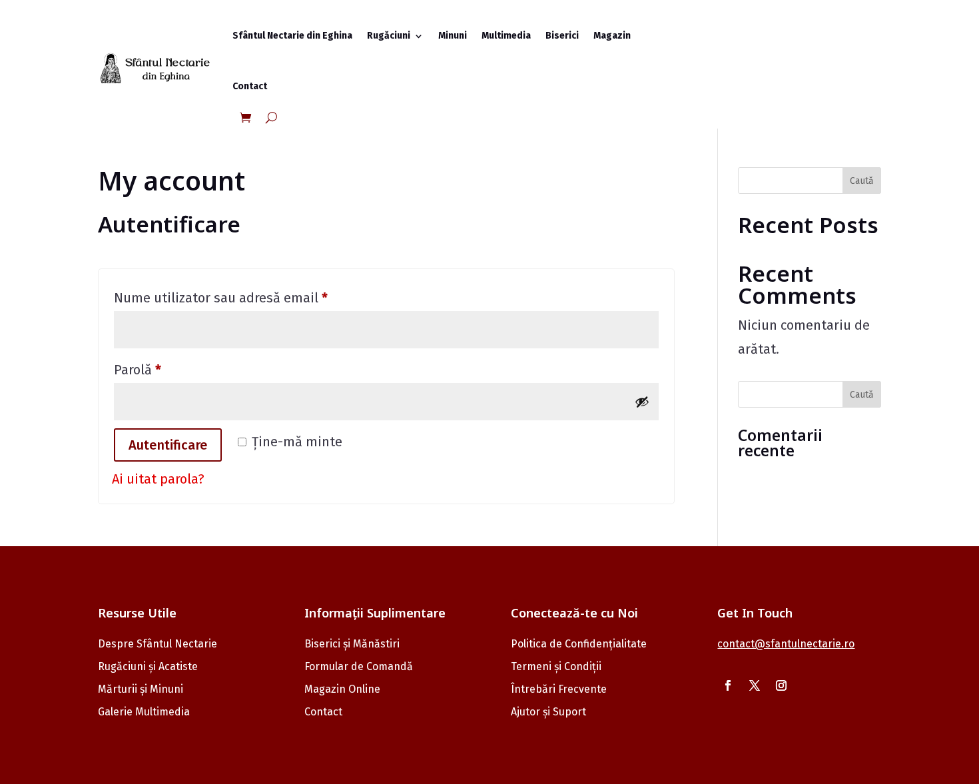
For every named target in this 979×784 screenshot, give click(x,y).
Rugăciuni (388, 35)
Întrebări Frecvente (559, 689)
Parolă (172, 369)
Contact (249, 86)
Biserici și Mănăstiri (352, 643)
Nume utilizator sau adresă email (255, 297)
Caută (862, 181)
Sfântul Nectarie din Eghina (292, 35)
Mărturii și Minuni (140, 689)
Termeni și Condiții (556, 666)
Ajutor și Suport (548, 711)
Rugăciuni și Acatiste (148, 666)
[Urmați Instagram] (781, 685)
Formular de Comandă (358, 666)
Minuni (452, 35)
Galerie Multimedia (144, 711)
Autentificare (168, 445)
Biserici (562, 35)
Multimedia (506, 35)
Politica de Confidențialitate (579, 643)
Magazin (612, 35)
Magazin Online (342, 689)
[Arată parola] (642, 401)
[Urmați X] (754, 685)
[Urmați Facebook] (728, 685)
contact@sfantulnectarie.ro (785, 643)
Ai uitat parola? (158, 479)
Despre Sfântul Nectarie (157, 643)
